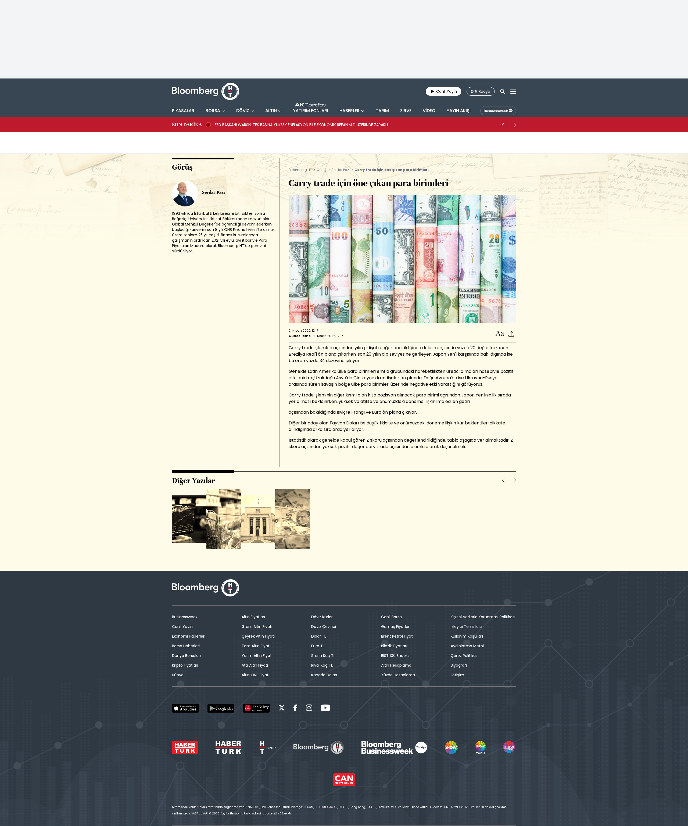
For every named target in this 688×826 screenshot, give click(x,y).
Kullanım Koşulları (467, 636)
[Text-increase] (500, 333)
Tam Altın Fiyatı (256, 646)
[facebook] (295, 708)
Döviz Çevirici (323, 626)
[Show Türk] (480, 747)
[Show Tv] (451, 747)
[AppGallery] (256, 708)
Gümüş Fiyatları (395, 626)
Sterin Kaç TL (323, 655)
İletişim (457, 675)
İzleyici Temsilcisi (466, 626)
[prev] (503, 125)
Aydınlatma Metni (467, 646)
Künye (178, 675)
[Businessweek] (394, 747)
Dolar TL (318, 636)
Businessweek (185, 617)
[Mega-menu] (513, 91)
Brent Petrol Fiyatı (397, 636)
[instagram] (309, 708)
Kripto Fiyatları (185, 665)
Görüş (322, 169)
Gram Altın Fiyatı (257, 626)
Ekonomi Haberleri (188, 636)
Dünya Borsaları (186, 655)
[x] (281, 708)
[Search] (502, 91)
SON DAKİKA (187, 124)
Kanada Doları (324, 675)
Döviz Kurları (322, 617)
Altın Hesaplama (396, 665)
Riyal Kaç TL (322, 665)
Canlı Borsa (391, 617)
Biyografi (459, 665)
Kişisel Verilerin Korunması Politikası (483, 617)
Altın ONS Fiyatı (255, 675)
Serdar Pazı (340, 169)
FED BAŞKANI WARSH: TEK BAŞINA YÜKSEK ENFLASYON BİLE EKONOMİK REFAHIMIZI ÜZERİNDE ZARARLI (301, 124)
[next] (515, 125)
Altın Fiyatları (253, 617)
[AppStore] (185, 708)
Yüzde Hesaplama (398, 675)
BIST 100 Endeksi (395, 655)
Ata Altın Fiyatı (255, 665)
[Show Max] (509, 747)
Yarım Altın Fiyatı (257, 655)
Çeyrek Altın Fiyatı (258, 636)
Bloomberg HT (300, 169)
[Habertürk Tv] (228, 747)
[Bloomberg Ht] (318, 747)
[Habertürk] (185, 747)
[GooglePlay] (220, 708)
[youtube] (325, 708)
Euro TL (317, 646)
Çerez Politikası (464, 655)
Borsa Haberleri (186, 646)
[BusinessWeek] (498, 110)
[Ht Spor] (267, 747)
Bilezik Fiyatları (394, 646)
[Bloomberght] (205, 91)
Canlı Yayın (182, 626)
